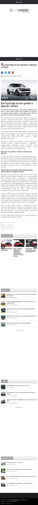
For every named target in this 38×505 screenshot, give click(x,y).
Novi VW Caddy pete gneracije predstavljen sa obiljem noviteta (22, 476)
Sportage (11, 228)
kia (6, 228)
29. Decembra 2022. (16, 76)
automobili (9, 226)
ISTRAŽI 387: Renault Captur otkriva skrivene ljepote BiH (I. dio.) (22, 316)
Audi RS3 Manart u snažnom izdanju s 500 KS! (18, 385)
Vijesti (12, 222)
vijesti (3, 230)
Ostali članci (19, 330)
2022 (8, 225)
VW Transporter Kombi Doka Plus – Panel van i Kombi (19, 483)
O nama (3, 503)
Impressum (9, 503)
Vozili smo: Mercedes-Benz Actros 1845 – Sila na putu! (19, 469)
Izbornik (19, 2)
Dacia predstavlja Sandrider (6, 249)
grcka (3, 228)
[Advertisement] (19, 35)
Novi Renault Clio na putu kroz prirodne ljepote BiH (19, 323)
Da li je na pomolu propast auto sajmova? (31, 250)
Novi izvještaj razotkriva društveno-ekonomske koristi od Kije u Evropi (18, 252)
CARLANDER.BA (14, 501)
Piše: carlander (6, 76)
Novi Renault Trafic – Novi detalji (15, 462)
